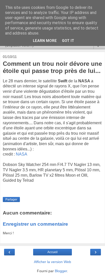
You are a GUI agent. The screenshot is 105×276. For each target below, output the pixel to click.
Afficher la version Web (52, 262)
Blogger (61, 271)
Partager (11, 199)
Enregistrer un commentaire (35, 224)
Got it (68, 41)
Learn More (45, 41)
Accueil (52, 252)
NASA (21, 154)
